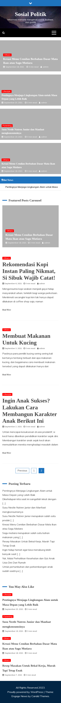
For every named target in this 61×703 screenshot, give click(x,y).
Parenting (7, 125)
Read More (6, 310)
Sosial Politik (30, 14)
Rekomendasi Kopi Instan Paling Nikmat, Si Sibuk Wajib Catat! (28, 271)
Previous (22, 470)
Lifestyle (6, 91)
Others (7, 55)
